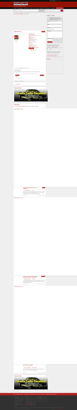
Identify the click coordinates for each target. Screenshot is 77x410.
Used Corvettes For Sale (59, 408)
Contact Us (27, 400)
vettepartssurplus (34, 367)
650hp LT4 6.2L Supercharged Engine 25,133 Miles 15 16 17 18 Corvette (30, 277)
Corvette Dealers (49, 394)
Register (57, 0)
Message (49, 30)
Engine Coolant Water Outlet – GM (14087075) (30, 188)
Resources (42, 8)
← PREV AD (17, 75)
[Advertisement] (51, 4)
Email (48, 24)
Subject (48, 27)
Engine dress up (17, 31)
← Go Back (16, 40)
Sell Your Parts (26, 8)
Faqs (34, 8)
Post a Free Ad (60, 8)
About (31, 8)
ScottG (33, 190)
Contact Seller (31, 48)
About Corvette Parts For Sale (30, 404)
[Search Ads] (62, 11)
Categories (18, 394)
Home (15, 8)
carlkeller (21, 68)
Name (48, 21)
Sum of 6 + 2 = (50, 38)
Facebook (63, 0)
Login (59, 0)
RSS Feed (61, 0)
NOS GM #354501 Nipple (28, 365)
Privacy (38, 400)
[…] (39, 193)
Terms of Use (39, 398)
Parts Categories (20, 8)
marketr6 (33, 278)
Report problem (17, 84)
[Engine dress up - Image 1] (16, 39)
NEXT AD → (42, 75)
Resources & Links (29, 403)
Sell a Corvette (47, 8)
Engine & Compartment (19, 13)
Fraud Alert (53, 8)
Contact (37, 8)
